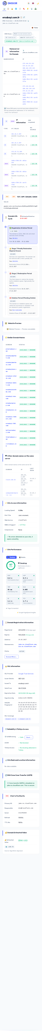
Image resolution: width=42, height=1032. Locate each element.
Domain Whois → (11, 657)
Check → (29, 737)
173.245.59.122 (28, 63)
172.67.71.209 (16, 151)
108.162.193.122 (29, 68)
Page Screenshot (13, 608)
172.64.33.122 (28, 66)
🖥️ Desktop (11, 557)
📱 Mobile (22, 557)
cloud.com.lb (11, 480)
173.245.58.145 (28, 86)
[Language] (33, 3)
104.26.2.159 (16, 134)
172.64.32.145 (28, 91)
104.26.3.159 (16, 143)
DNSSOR (12, 3)
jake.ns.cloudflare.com (27, 644)
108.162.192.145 (29, 88)
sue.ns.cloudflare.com (27, 646)
